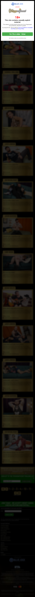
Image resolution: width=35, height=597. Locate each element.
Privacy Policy (21, 28)
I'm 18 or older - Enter (18, 34)
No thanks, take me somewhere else (17, 38)
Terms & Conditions (22, 27)
